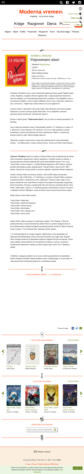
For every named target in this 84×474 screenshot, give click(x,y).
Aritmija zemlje (30, 367)
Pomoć (34, 464)
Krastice (10, 367)
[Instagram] (80, 2)
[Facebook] (67, 2)
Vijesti (15, 32)
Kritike (23, 32)
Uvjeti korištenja (44, 464)
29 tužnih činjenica (51, 367)
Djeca (51, 23)
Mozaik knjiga (45, 64)
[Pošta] (80, 327)
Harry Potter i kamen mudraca (31, 410)
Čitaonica (42, 35)
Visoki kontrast (73, 14)
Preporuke (32, 32)
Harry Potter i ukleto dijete (51, 410)
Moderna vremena (42, 12)
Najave (8, 32)
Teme (52, 32)
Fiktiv (59, 460)
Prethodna (3, 352)
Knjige (19, 23)
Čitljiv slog (75, 18)
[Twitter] (74, 2)
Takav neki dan (70, 367)
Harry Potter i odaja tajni (14, 410)
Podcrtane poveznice (71, 22)
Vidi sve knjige (73, 340)
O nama (28, 464)
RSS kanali (54, 464)
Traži (55, 430)
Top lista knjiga (63, 32)
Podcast (75, 32)
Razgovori (35, 23)
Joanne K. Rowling (41, 56)
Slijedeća (81, 352)
